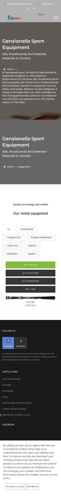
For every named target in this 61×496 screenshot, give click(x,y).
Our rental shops (11, 378)
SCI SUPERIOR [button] (30, 281)
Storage (6, 384)
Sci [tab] (8, 229)
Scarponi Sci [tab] (13, 237)
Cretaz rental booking (14, 408)
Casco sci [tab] (12, 245)
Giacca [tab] (32, 245)
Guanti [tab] (31, 253)
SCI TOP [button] (30, 289)
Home (10, 69)
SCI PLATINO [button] (30, 273)
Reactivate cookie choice (16, 414)
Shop (5, 396)
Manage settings (15, 486)
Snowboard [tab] (27, 229)
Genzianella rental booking (16, 402)
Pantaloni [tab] (12, 253)
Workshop (7, 390)
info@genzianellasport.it (19, 3)
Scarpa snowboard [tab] (41, 237)
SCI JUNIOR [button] (30, 265)
